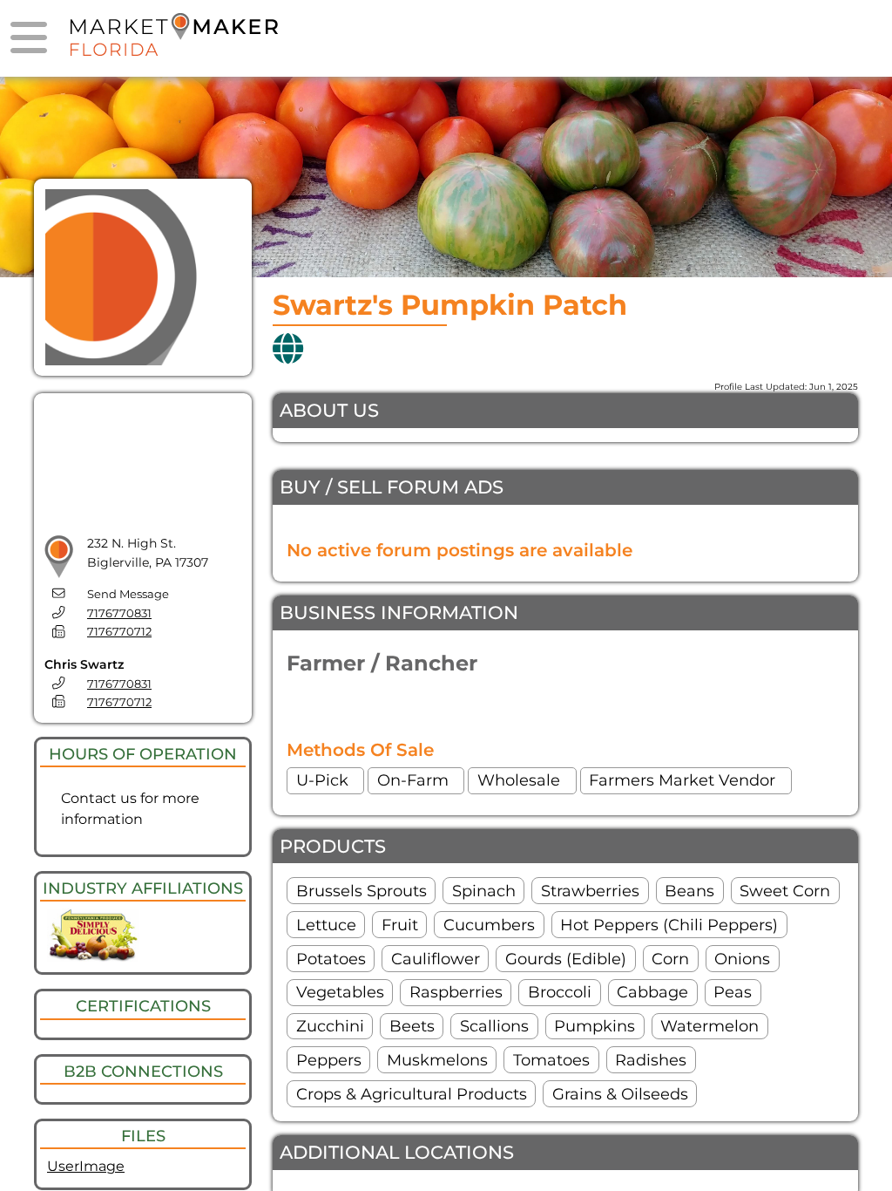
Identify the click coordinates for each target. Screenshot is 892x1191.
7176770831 (119, 613)
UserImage (86, 1166)
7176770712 (119, 631)
